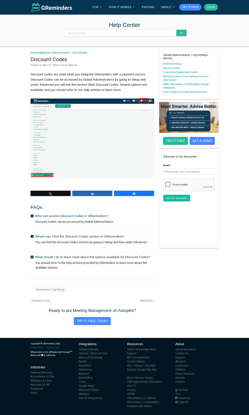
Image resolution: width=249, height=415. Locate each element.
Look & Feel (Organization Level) (180, 72)
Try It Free (190, 7)
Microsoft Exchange (90, 357)
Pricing (148, 7)
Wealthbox (85, 365)
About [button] (166, 7)
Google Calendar (88, 349)
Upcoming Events (185, 349)
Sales (33, 392)
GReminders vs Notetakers (143, 402)
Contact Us (181, 353)
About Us (180, 361)
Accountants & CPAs (42, 376)
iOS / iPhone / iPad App (141, 365)
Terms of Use (53, 347)
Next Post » (147, 300)
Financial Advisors (41, 372)
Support (131, 353)
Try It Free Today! (92, 321)
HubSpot (84, 394)
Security (180, 377)
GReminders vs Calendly (141, 398)
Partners (180, 369)
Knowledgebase (40, 52)
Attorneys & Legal (41, 380)
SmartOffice (86, 377)
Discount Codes (171, 68)
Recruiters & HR (39, 384)
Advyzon (84, 373)
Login (211, 7)
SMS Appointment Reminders (144, 381)
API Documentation (138, 357)
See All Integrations (90, 398)
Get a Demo (202, 141)
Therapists (36, 388)
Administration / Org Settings (70, 52)
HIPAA (131, 394)
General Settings (172, 63)
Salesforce (85, 369)
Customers (181, 365)
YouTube (183, 390)
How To (131, 385)
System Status (135, 361)
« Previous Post (40, 300)
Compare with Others (139, 406)
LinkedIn (183, 402)
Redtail (83, 361)
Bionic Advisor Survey (140, 377)
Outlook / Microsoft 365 (93, 353)
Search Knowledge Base (141, 349)
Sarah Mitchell (69, 65)
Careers (180, 381)
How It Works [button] (120, 7)
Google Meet (86, 385)
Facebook (184, 398)
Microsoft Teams (89, 390)
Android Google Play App (142, 369)
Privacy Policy (37, 347)
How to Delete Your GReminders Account (185, 92)
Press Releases (185, 373)
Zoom (82, 381)
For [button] (95, 7)
